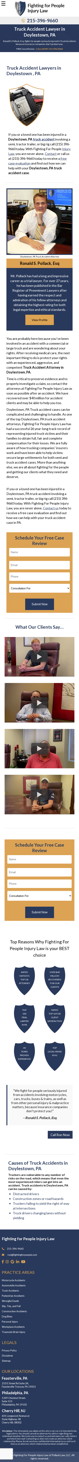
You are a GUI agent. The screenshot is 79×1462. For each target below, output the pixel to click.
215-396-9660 (42, 20)
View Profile (39, 320)
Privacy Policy (9, 1350)
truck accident (44, 139)
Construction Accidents (14, 1311)
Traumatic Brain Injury (13, 1332)
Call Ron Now (60, 1135)
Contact (51, 154)
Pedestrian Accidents (13, 1295)
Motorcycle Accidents (13, 1280)
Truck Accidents (10, 1290)
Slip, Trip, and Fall (11, 1306)
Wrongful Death (10, 1300)
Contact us (51, 508)
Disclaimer (7, 1355)
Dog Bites (7, 1316)
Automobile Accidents (14, 1285)
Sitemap (6, 1360)
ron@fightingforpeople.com (22, 1254)
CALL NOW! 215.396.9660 (49, 48)
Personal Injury (10, 1321)
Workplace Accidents (13, 1326)
